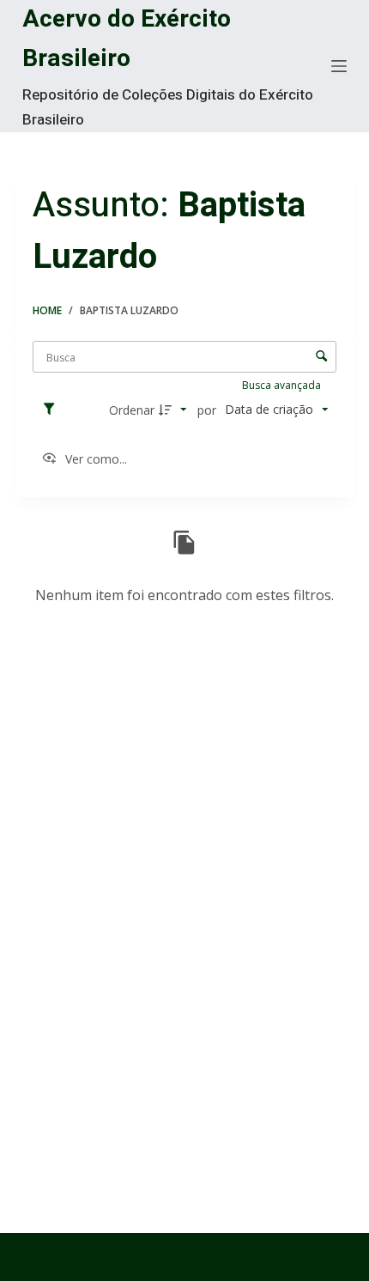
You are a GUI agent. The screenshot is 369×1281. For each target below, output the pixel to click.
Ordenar (131, 410)
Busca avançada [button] (283, 385)
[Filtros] (53, 409)
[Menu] (339, 66)
